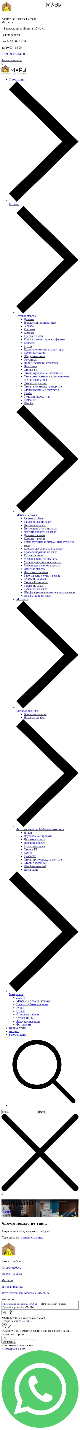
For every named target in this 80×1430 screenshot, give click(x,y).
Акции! (14, 1031)
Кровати (29, 342)
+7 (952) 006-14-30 (13, 53)
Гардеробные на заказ (37, 521)
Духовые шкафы (34, 717)
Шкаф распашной (35, 866)
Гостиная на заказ (35, 525)
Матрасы (22, 599)
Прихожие (30, 366)
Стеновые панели (27, 1014)
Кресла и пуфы (33, 336)
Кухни (28, 346)
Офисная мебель (34, 568)
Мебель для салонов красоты (42, 565)
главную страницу (31, 1237)
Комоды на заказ (34, 538)
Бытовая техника (27, 710)
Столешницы (24, 1017)
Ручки (20, 1007)
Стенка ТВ (31, 369)
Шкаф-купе (31, 869)
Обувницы (30, 359)
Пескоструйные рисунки (32, 1004)
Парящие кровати (35, 842)
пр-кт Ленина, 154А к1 (25, 1303)
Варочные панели (35, 714)
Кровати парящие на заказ (40, 552)
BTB (29, 1321)
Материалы (16, 994)
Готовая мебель (26, 315)
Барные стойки (33, 518)
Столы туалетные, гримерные (43, 386)
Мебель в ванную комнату (40, 558)
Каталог (14, 204)
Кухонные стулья (34, 846)
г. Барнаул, (7, 1303)
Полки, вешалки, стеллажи (41, 363)
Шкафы (28, 403)
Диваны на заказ (34, 535)
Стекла (20, 1011)
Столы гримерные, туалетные (43, 859)
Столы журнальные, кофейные (43, 373)
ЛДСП (20, 997)
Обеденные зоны (34, 356)
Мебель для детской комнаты (42, 562)
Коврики (29, 329)
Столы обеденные (35, 383)
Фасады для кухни (28, 1021)
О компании (17, 79)
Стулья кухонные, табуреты (41, 389)
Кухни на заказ (33, 555)
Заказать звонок (11, 60)
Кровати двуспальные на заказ (43, 548)
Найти (41, 1112)
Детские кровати (34, 839)
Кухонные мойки (35, 352)
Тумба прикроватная (37, 396)
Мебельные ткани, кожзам (33, 1001)
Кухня (28, 852)
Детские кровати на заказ (40, 531)
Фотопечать (23, 1024)
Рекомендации (18, 1034)
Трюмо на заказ (33, 585)
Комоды (29, 332)
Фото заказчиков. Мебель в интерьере (40, 829)
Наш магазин (17, 1027)
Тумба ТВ (30, 399)
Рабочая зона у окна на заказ (42, 575)
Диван (28, 832)
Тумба (28, 393)
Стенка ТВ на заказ (36, 582)
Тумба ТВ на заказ (35, 589)
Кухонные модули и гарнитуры (44, 349)
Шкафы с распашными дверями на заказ (49, 592)
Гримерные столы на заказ (40, 528)
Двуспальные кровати (38, 836)
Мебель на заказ (26, 515)
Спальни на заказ (35, 578)
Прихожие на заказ (36, 572)
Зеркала (29, 326)
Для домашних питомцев (40, 322)
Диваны (29, 319)
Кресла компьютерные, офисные (44, 339)
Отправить (9, 1341)
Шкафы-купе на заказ (37, 595)
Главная (6, 1211)
